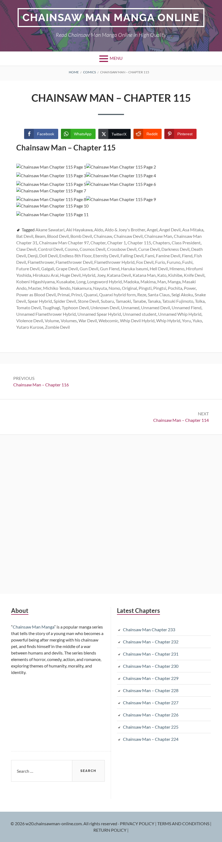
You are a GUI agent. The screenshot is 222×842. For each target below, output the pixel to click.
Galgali (47, 268)
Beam (40, 236)
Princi (76, 294)
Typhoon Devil (75, 307)
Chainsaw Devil (128, 236)
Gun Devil (89, 268)
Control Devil (50, 249)
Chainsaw (103, 236)
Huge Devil (70, 275)
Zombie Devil (57, 327)
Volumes (69, 320)
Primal (63, 294)
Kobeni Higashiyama (35, 281)
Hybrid (88, 275)
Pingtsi (159, 288)
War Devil (88, 320)
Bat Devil (24, 236)
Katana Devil (119, 275)
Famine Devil (168, 255)
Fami (149, 255)
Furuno (174, 262)
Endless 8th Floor (75, 255)
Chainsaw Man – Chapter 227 (150, 702)
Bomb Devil (81, 236)
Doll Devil (48, 255)
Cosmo (71, 249)
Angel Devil (170, 229)
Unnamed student (139, 314)
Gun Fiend (109, 268)
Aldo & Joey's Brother (125, 229)
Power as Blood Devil (36, 294)
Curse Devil (149, 249)
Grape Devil (67, 268)
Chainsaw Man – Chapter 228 (150, 690)
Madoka (131, 281)
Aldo (98, 229)
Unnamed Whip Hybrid (179, 314)
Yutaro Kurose (29, 327)
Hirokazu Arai (45, 275)
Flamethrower (41, 262)
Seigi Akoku (182, 294)
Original (129, 288)
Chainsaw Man (158, 236)
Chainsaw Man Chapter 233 (149, 629)
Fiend (187, 255)
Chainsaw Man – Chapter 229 (150, 678)
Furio (160, 262)
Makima (148, 281)
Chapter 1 (116, 242)
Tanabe (139, 301)
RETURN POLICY (110, 830)
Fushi (187, 262)
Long (81, 281)
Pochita (175, 288)
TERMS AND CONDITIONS (183, 823)
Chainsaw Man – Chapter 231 (150, 653)
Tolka (200, 301)
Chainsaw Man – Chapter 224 (150, 739)
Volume (52, 320)
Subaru (107, 301)
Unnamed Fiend (186, 307)
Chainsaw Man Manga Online (111, 17)
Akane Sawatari (49, 229)
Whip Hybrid (168, 320)
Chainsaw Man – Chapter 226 (150, 714)
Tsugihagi (51, 307)
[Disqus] (111, 513)
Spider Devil (65, 301)
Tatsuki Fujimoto (177, 301)
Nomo (114, 288)
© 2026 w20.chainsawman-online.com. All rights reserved (64, 823)
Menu (116, 58)
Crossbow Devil (121, 249)
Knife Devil (194, 275)
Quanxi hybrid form (117, 294)
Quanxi (90, 294)
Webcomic (108, 320)
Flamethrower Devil (74, 262)
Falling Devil (131, 255)
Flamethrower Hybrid (114, 262)
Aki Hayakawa (79, 229)
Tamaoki (123, 301)
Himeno (176, 268)
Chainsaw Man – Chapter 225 (150, 726)
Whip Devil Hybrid (137, 320)
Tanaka (154, 301)
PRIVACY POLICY (137, 823)
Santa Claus (159, 294)
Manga (174, 281)
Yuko (197, 320)
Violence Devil (29, 320)
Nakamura (82, 288)
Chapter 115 (139, 242)
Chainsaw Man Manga (33, 626)
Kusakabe (65, 281)
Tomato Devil (28, 307)
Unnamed (130, 307)
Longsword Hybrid (104, 281)
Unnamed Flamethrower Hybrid (46, 314)
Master (34, 288)
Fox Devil (145, 262)
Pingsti (145, 288)
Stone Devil (88, 301)
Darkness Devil (175, 249)
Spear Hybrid (40, 301)
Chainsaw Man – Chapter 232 (150, 641)
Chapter (98, 242)
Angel (152, 229)
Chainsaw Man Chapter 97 (64, 242)
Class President (186, 242)
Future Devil (28, 268)
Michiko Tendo (56, 288)
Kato (161, 275)
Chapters (161, 242)
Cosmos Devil (92, 249)
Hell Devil (159, 268)
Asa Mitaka (192, 229)
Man (161, 281)
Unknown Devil (104, 307)
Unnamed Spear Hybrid (99, 314)
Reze (141, 294)
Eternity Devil (106, 255)
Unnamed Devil (155, 307)
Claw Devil (26, 249)
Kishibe (175, 275)
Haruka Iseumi (134, 268)
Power (190, 288)
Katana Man (144, 275)
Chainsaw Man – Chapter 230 (150, 666)
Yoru (186, 320)
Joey (101, 275)
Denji (33, 255)
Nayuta (100, 288)
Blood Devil (58, 236)
